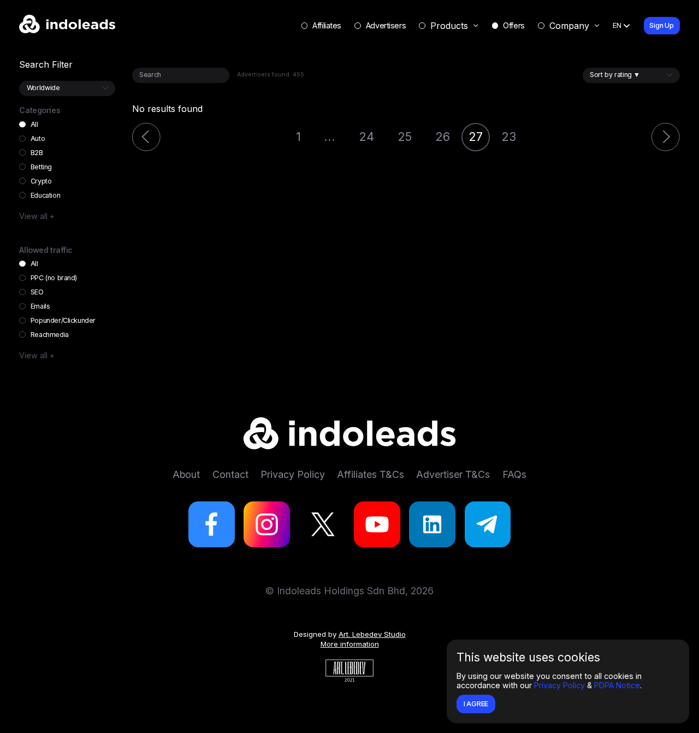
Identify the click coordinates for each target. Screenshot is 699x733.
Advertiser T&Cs (453, 474)
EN (617, 25)
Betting (41, 167)
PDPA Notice (617, 685)
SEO (37, 292)
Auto (38, 138)
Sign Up (661, 25)
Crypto (41, 181)
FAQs (514, 474)
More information (350, 644)
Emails (40, 306)
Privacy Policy (559, 685)
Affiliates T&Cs (370, 474)
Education (45, 195)
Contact (230, 474)
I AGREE (476, 704)
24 (366, 136)
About (186, 474)
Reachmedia (49, 334)
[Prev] (146, 137)
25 (405, 136)
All (34, 124)
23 (508, 136)
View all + (37, 216)
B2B (37, 153)
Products (449, 25)
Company (569, 25)
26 (442, 136)
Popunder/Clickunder (63, 320)
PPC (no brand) (54, 278)
